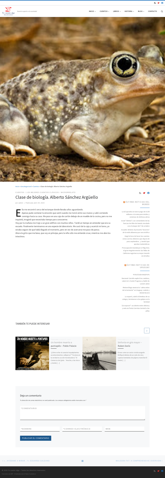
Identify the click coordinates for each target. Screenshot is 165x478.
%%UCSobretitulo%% (141, 274)
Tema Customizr (30, 474)
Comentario (29, 408)
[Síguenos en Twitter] (158, 3)
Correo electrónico (76, 429)
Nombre (26, 429)
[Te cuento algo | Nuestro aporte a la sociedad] (9, 11)
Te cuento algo (14, 470)
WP (12, 474)
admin (20, 203)
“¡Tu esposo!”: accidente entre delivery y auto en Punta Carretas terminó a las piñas (135, 308)
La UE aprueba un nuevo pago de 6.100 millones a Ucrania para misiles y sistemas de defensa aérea (136, 214)
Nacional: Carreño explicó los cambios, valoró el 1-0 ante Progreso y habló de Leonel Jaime (136, 281)
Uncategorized (26, 186)
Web (108, 429)
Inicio (17, 186)
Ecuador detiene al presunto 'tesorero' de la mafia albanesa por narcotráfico (135, 231)
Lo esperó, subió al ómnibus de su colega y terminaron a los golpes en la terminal (136, 299)
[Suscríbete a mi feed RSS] (155, 3)
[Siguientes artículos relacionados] (147, 330)
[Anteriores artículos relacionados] (141, 330)
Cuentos (36, 186)
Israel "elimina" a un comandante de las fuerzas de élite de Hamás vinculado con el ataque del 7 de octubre (135, 223)
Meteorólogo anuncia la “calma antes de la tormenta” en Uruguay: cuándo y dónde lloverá (136, 290)
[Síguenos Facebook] (162, 3)
